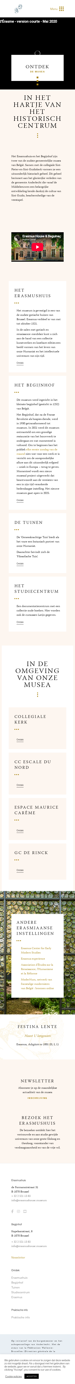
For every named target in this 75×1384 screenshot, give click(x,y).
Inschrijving (37, 1098)
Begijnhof (17, 1282)
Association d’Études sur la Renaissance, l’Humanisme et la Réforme (37, 969)
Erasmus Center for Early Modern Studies (36, 950)
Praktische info (20, 1317)
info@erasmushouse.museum (29, 1200)
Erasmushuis (19, 1277)
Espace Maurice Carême (36, 810)
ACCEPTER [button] (32, 1376)
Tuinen (15, 1287)
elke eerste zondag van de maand (37, 451)
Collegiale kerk (30, 720)
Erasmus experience (33, 958)
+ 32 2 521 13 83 (21, 1196)
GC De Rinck (31, 853)
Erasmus (16, 1297)
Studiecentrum (20, 1292)
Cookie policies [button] (13, 1376)
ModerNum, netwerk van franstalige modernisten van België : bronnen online (37, 984)
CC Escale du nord (32, 765)
